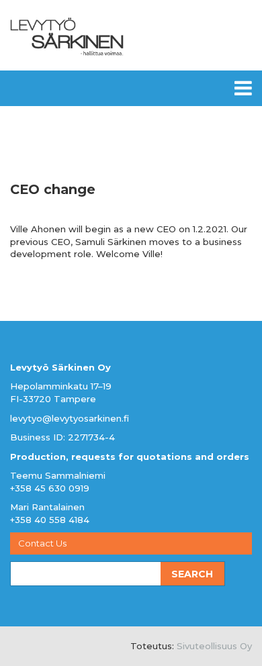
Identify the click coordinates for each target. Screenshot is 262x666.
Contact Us (42, 543)
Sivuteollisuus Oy (214, 645)
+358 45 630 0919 (49, 488)
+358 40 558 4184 (49, 519)
